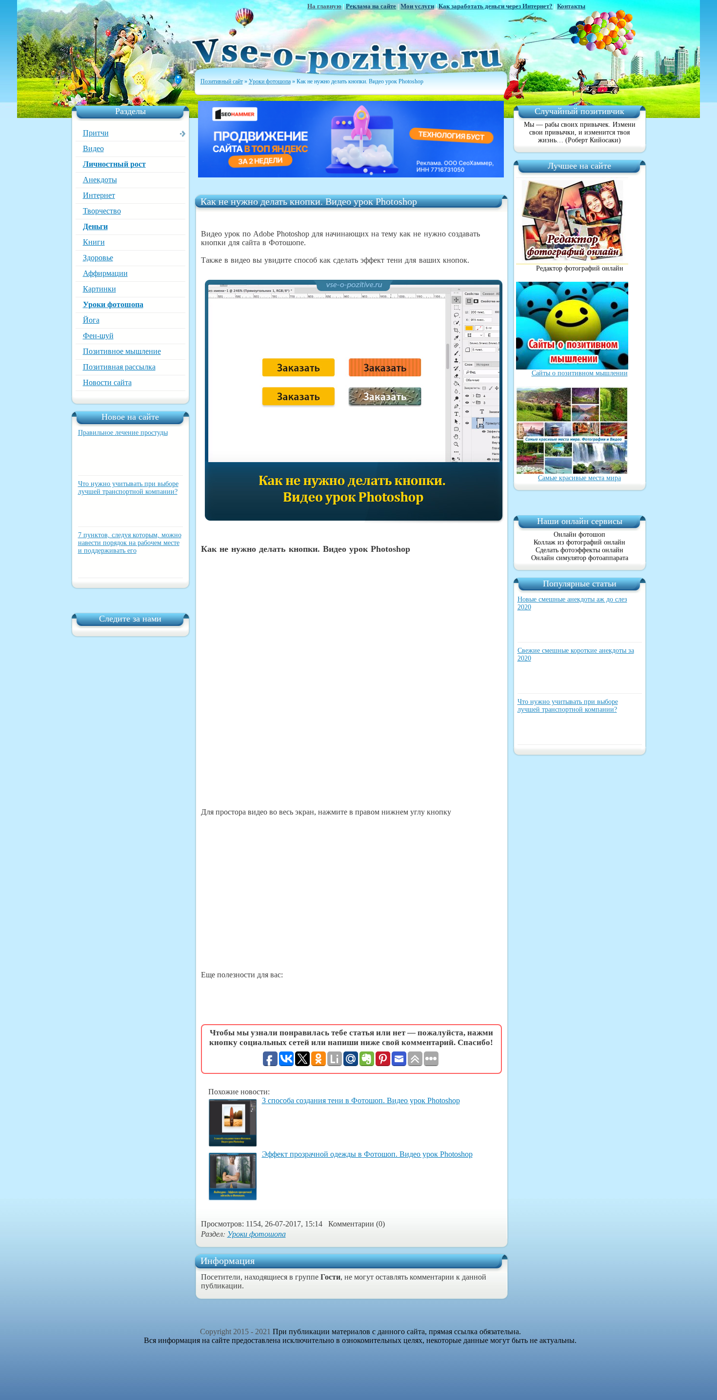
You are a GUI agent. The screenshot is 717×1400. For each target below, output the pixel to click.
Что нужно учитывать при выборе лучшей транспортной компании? (128, 487)
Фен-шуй (98, 335)
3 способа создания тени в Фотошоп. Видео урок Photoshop (361, 1100)
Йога (91, 320)
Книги (94, 242)
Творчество (102, 211)
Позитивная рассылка (119, 367)
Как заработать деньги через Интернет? (495, 6)
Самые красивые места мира (579, 478)
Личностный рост (114, 164)
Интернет (99, 195)
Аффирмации (105, 273)
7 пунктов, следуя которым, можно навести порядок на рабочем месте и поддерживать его (129, 542)
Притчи (96, 133)
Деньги (95, 226)
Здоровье (98, 257)
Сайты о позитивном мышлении (580, 373)
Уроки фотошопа (113, 304)
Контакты (571, 6)
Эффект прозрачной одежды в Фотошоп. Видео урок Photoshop (367, 1154)
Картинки (99, 289)
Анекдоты (100, 179)
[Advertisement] (351, 893)
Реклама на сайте (371, 6)
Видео (93, 148)
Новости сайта (107, 382)
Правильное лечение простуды (123, 432)
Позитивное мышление (122, 351)
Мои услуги (417, 6)
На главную (324, 6)
